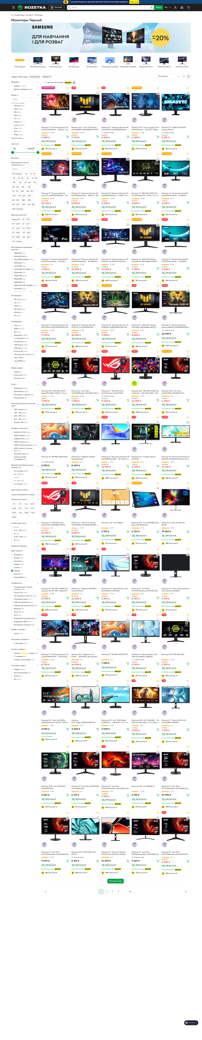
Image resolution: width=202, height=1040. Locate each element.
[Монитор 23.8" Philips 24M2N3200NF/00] (85, 697)
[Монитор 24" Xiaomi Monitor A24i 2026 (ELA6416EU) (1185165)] (146, 631)
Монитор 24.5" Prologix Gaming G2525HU (143, 458)
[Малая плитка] (188, 76)
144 (35, 182)
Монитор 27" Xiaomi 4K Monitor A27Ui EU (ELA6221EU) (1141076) (113, 853)
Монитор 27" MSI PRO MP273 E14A (54, 457)
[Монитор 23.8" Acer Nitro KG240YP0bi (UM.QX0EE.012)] (176, 368)
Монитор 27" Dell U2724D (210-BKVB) (173, 524)
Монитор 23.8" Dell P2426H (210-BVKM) (83, 853)
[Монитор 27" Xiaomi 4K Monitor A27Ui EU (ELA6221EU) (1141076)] (115, 829)
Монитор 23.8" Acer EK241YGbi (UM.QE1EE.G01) (53, 787)
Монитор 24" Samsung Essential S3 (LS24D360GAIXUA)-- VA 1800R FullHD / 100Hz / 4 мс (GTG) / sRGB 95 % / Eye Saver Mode (175, 195)
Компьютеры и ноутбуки (24, 15)
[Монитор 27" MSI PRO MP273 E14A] (55, 434)
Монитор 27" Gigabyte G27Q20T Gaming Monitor (174, 129)
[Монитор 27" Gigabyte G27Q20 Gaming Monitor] (85, 434)
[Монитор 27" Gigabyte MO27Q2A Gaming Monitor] (85, 566)
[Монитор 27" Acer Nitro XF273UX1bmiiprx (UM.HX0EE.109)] (146, 566)
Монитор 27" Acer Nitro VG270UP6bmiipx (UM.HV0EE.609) (175, 853)
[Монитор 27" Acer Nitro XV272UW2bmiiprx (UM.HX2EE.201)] (55, 829)
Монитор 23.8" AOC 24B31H (112, 523)
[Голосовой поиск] (151, 7)
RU (166, 7)
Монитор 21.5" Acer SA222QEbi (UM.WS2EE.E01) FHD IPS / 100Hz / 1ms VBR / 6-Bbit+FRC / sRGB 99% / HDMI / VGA (54, 722)
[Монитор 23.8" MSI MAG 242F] (176, 631)
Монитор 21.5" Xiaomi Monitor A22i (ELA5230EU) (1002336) (114, 590)
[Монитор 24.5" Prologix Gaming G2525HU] (146, 434)
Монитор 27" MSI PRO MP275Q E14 (114, 654)
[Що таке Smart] (74, 82)
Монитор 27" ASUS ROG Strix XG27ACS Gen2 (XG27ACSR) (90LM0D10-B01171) (112, 392)
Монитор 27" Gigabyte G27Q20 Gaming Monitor (83, 458)
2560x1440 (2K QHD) (24, 269)
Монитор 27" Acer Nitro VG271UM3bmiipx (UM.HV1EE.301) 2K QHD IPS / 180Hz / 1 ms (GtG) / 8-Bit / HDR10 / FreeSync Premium (85, 392)
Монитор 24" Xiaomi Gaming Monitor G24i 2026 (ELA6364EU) (175, 590)
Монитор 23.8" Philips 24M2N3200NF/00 (83, 721)
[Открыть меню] (13, 7)
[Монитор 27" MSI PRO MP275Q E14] (115, 631)
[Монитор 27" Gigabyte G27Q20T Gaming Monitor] (176, 104)
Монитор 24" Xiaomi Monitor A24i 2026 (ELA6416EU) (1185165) (144, 656)
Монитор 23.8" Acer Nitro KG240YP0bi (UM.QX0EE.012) (173, 392)
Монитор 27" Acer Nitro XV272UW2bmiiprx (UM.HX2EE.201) (55, 853)
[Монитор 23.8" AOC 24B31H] (115, 500)
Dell (18, 115)
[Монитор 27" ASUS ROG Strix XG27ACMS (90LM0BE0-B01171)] (55, 500)
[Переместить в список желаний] (67, 88)
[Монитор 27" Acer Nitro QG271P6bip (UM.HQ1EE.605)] (85, 763)
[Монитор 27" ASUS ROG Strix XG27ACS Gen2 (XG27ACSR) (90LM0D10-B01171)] (115, 368)
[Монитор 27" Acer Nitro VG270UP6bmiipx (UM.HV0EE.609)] (176, 829)
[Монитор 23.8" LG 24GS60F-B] (146, 763)
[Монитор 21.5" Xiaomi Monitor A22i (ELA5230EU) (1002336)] (115, 566)
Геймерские (20, 388)
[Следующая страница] (185, 891)
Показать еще (16, 138)
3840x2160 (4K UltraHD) (25, 285)
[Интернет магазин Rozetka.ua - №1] (32, 7)
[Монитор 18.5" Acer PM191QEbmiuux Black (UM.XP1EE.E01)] (146, 500)
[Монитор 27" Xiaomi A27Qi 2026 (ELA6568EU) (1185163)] (176, 697)
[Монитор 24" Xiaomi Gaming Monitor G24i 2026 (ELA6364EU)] (176, 566)
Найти (158, 7)
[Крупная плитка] (184, 76)
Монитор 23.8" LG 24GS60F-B (143, 786)
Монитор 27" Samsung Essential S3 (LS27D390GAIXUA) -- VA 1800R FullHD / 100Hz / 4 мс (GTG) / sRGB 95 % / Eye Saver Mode (175, 261)
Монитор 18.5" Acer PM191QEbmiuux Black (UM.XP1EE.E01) (145, 524)
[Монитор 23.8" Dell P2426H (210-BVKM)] (85, 829)
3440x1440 (20, 276)
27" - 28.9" (16, 232)
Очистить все (35, 77)
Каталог (58, 7)
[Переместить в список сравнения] (67, 93)
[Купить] (67, 137)
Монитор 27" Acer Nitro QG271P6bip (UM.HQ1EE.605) (85, 787)
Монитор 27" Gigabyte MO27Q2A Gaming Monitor (83, 590)
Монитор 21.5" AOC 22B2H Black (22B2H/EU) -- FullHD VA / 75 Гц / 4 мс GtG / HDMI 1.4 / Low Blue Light (114, 722)
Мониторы (39, 15)
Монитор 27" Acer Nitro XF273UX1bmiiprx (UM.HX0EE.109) (145, 590)
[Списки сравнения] (182, 7)
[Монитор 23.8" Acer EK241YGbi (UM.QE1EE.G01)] (55, 763)
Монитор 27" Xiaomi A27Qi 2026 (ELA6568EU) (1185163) (174, 721)
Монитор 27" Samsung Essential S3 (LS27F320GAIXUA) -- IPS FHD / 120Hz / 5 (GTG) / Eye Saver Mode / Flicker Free (54, 261)
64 (130, 891)
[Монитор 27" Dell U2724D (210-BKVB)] (176, 500)
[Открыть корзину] (188, 7)
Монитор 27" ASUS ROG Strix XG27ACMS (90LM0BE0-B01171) (53, 524)
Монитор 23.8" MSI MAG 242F (173, 654)
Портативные (20, 398)
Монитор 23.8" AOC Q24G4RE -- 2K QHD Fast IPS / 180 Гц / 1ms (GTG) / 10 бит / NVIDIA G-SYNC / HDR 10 (145, 722)
